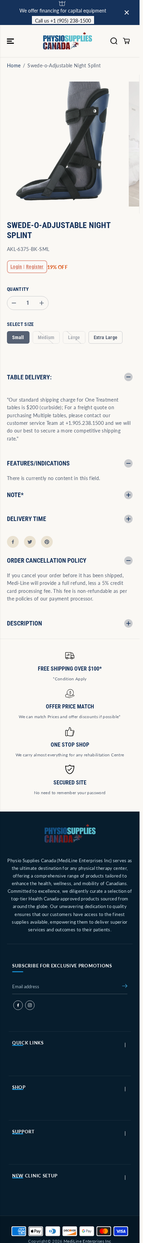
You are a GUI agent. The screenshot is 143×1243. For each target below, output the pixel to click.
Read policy (97, 12)
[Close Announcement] (127, 12)
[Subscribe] (124, 987)
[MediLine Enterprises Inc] (68, 41)
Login (16, 266)
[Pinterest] (47, 542)
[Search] (114, 41)
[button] (11, 41)
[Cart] (126, 41)
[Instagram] (30, 1005)
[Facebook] (13, 542)
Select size (20, 324)
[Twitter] (30, 542)
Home (13, 65)
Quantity (18, 289)
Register (35, 266)
